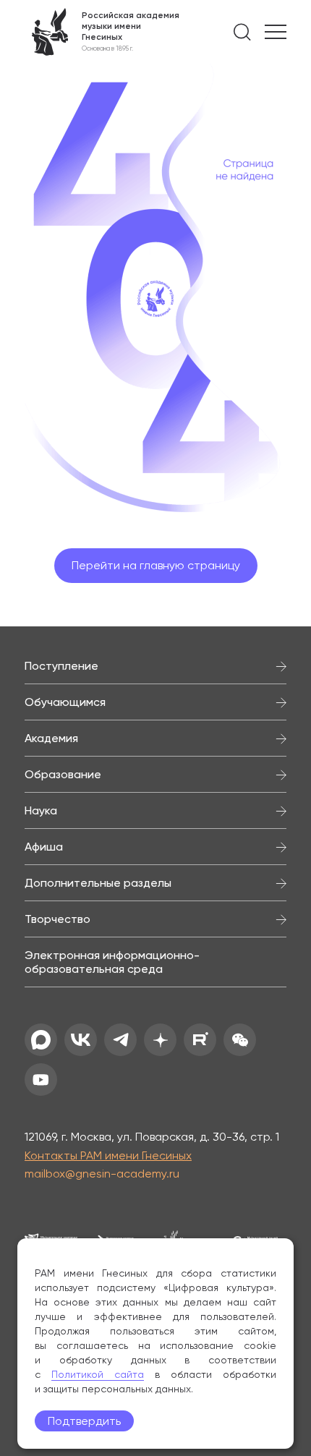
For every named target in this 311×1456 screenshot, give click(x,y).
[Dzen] (160, 1039)
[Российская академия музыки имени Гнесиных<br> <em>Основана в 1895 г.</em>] (102, 32)
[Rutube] (200, 1039)
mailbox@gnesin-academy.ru (102, 1173)
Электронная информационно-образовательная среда (112, 962)
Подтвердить (84, 1421)
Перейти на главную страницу (156, 565)
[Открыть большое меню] (275, 32)
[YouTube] (41, 1079)
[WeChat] (239, 1039)
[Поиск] (242, 32)
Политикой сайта (97, 1374)
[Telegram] (120, 1039)
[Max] (41, 1039)
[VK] (80, 1039)
